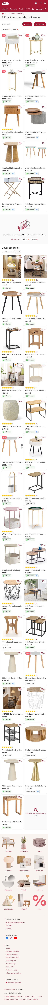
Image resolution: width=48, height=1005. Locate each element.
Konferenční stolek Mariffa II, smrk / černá (18, 606)
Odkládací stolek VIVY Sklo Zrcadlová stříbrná (20, 204)
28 (21, 35)
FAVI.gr (29, 999)
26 (21, 545)
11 (21, 653)
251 (44, 653)
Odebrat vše (15, 239)
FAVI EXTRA (10, 967)
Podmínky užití (11, 970)
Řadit (29, 24)
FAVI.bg (23, 999)
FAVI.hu (27, 996)
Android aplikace (14, 982)
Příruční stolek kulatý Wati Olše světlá (17, 642)
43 (21, 437)
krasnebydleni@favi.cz (16, 922)
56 (44, 35)
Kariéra (8, 928)
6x (36, 316)
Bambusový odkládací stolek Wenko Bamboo (19, 822)
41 (44, 258)
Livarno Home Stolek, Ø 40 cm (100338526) (19, 462)
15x (13, 280)
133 (21, 258)
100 (44, 689)
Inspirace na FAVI (12, 957)
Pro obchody (10, 964)
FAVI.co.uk (14, 999)
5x (36, 352)
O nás (8, 948)
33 (21, 509)
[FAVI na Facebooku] (7, 938)
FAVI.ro (20, 996)
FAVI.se (6, 999)
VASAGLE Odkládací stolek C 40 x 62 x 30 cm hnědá (22, 354)
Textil (21, 9)
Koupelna (8, 890)
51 (21, 294)
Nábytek (5, 9)
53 (44, 401)
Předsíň (24, 909)
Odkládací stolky (17, 13)
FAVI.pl (13, 996)
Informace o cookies (13, 973)
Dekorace (13, 9)
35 (21, 71)
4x (13, 639)
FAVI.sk (6, 996)
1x (12, 495)
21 (44, 473)
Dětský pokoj (9, 909)
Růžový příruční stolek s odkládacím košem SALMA (22, 534)
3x (13, 352)
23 (21, 401)
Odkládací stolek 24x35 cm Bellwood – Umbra (20, 498)
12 (44, 761)
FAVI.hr (34, 996)
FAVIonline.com (9, 989)
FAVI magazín (11, 960)
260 (44, 294)
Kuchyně (39, 871)
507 (20, 581)
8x (36, 603)
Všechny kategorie (35, 9)
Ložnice (39, 890)
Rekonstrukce (24, 871)
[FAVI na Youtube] (15, 938)
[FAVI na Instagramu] (11, 938)
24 (44, 725)
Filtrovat (41, 24)
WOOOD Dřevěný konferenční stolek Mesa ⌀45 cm (22, 318)
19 (21, 473)
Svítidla (8, 871)
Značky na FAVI (11, 954)
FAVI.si (35, 999)
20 (44, 617)
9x (13, 388)
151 (44, 545)
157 (44, 437)
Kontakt (9, 925)
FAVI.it (40, 996)
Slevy (39, 909)
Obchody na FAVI (12, 951)
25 (21, 797)
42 (44, 330)
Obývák (24, 890)
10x (37, 280)
